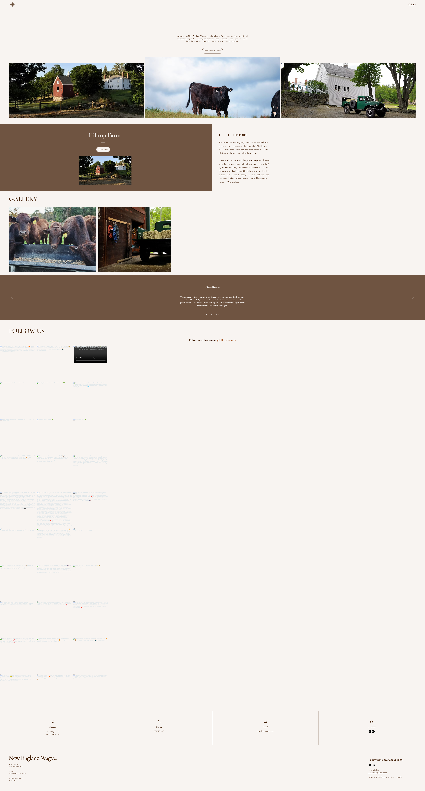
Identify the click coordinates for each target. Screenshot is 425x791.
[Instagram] (373, 731)
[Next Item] (165, 239)
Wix (400, 777)
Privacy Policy (373, 770)
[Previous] (12, 297)
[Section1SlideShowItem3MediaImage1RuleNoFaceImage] (206, 314)
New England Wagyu (32, 758)
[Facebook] (370, 731)
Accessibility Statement (377, 773)
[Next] (413, 297)
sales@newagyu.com (265, 731)
